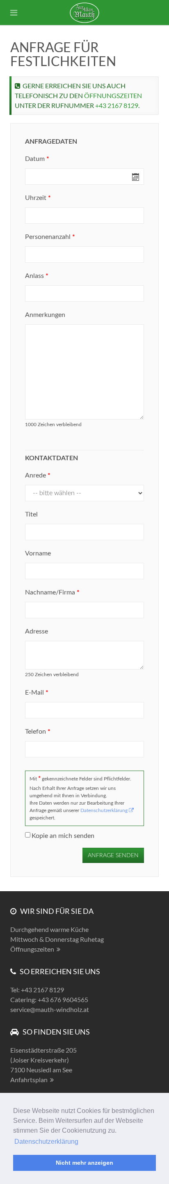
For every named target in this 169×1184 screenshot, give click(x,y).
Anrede (37, 475)
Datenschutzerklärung (46, 1141)
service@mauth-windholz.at (49, 1009)
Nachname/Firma (52, 592)
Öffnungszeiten (113, 95)
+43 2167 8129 (116, 105)
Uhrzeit (38, 198)
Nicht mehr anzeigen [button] (84, 1162)
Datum (37, 159)
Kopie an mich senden (63, 836)
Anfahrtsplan (29, 1079)
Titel (31, 514)
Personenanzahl (50, 237)
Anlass (36, 276)
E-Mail (36, 692)
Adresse (36, 631)
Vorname (38, 553)
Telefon (37, 731)
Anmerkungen (45, 315)
